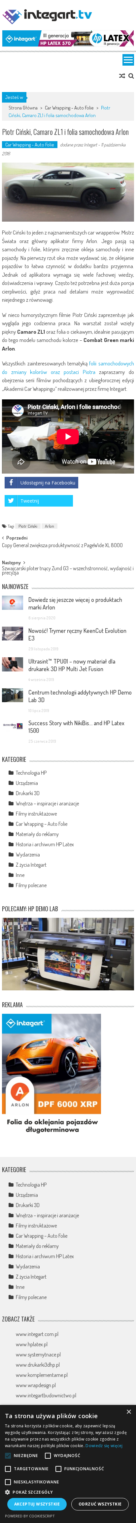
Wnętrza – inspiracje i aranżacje (47, 803)
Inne (20, 875)
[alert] (68, 1464)
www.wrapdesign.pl (36, 1385)
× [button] (128, 1412)
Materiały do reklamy (37, 834)
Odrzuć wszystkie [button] (100, 1504)
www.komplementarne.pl (42, 1375)
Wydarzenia (28, 854)
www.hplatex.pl (32, 1344)
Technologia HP (31, 772)
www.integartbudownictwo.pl (46, 1395)
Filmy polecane (31, 885)
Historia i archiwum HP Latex (45, 844)
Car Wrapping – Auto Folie (41, 824)
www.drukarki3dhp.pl (38, 1364)
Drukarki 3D (28, 793)
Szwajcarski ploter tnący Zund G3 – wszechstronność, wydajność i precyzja (68, 571)
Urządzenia (27, 783)
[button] (68, 1492)
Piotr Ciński (27, 526)
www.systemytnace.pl (38, 1354)
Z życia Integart (31, 864)
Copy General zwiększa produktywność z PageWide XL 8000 (62, 545)
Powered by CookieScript (30, 1515)
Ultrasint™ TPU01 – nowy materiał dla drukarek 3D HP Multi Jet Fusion (71, 665)
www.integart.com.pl (37, 1334)
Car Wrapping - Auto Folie (69, 108)
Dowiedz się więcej (103, 1445)
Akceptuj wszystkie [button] (37, 1504)
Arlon (49, 526)
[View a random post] (122, 75)
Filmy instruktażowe (36, 813)
